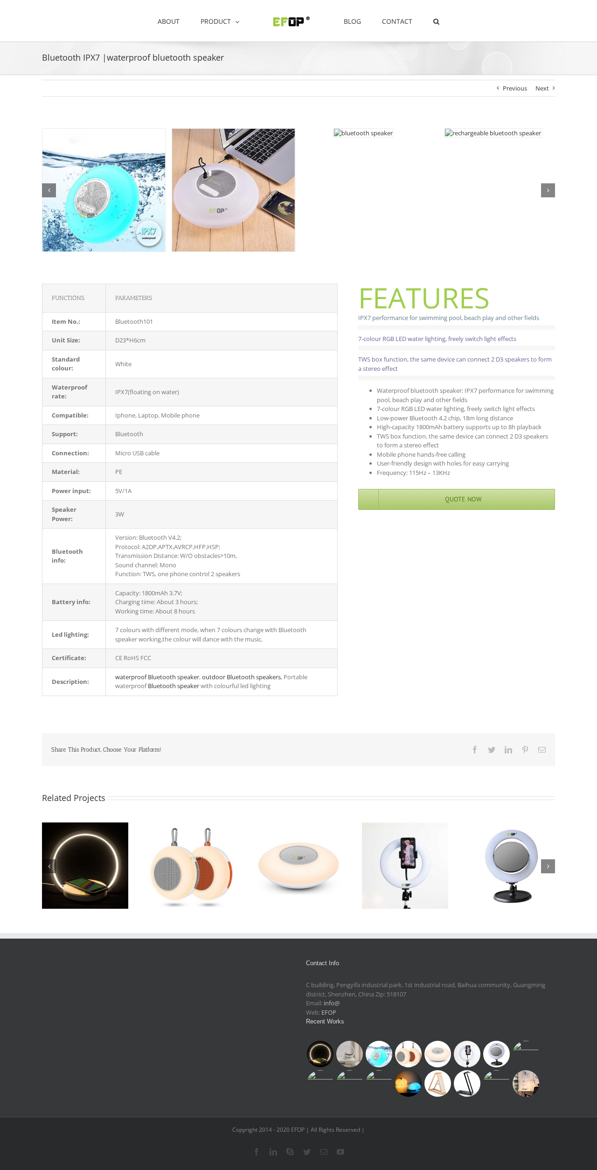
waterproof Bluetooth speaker (157, 677)
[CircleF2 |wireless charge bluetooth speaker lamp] (349, 1054)
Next (542, 88)
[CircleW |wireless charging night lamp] (85, 865)
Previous (515, 88)
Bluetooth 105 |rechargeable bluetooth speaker (298, 848)
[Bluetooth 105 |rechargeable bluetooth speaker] (299, 865)
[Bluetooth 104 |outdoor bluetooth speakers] (192, 865)
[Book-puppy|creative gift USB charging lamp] (408, 1083)
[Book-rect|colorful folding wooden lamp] (379, 1083)
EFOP (328, 1012)
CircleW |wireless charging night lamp (84, 853)
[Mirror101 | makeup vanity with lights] (320, 1083)
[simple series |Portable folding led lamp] (496, 1083)
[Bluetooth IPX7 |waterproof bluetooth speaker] (379, 1054)
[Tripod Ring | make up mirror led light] (405, 865)
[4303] (493, 133)
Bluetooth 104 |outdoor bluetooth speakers (191, 853)
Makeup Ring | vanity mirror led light (512, 853)
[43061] (363, 133)
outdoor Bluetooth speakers (241, 677)
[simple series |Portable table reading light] (467, 1083)
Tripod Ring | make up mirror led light (405, 853)
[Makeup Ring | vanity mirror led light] (512, 865)
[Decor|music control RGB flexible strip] (349, 1083)
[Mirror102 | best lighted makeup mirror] (526, 1054)
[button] (407, 21)
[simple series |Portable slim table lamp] (437, 1083)
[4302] (233, 133)
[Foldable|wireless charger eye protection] (526, 1083)
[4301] (103, 133)
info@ (332, 1003)
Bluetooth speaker (173, 686)
